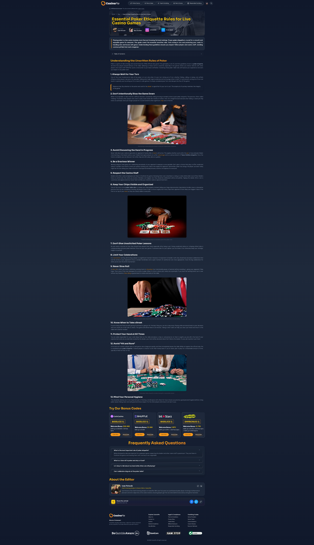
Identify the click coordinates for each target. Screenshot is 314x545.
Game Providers (192, 517)
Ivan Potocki (127, 486)
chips (162, 100)
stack (126, 191)
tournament (117, 258)
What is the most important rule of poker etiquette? (131, 450)
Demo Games (179, 3)
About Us (150, 517)
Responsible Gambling (195, 3)
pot (188, 153)
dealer (149, 86)
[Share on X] (196, 502)
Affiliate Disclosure (172, 524)
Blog (119, 14)
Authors (150, 521)
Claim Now (115, 434)
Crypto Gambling (164, 3)
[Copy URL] (201, 502)
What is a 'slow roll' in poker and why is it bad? (129, 460)
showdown (149, 269)
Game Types (191, 519)
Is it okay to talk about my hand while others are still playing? (134, 466)
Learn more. (141, 8)
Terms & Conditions (173, 517)
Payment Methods (192, 526)
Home (113, 14)
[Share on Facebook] (192, 502)
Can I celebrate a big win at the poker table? (129, 471)
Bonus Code (126, 434)
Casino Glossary (192, 524)
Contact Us (151, 519)
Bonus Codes (150, 3)
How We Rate (151, 526)
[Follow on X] (197, 486)
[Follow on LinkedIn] (201, 486)
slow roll (114, 269)
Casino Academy (192, 521)
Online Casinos (136, 3)
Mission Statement (115, 520)
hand (159, 40)
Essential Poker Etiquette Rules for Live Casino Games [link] (137, 14)
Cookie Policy (171, 521)
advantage (161, 155)
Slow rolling (127, 273)
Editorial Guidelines (153, 524)
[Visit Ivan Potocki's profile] (115, 489)
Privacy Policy (171, 519)
